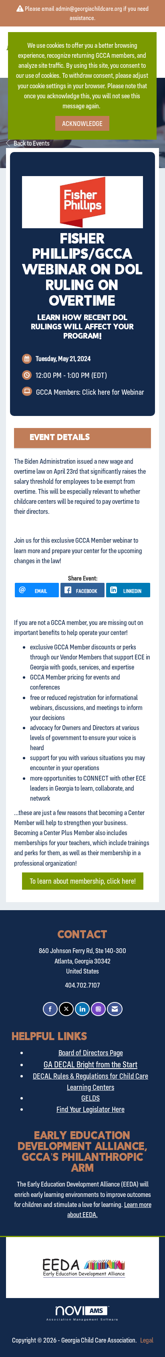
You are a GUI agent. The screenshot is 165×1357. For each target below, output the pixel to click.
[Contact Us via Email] (115, 1009)
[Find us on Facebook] (50, 1009)
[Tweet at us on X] (66, 1009)
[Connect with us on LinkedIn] (82, 1009)
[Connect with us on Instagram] (98, 1009)
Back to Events (32, 143)
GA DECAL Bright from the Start (90, 1064)
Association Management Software (82, 1319)
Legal (146, 1340)
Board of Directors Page (90, 1052)
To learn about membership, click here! (83, 881)
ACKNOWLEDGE (82, 123)
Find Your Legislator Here (90, 1109)
